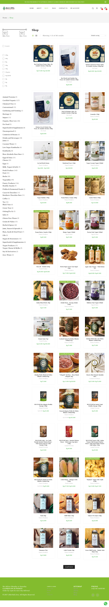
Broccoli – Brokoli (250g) (43, 267)
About (75, 590)
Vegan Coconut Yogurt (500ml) (94, 163)
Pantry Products (94, 116)
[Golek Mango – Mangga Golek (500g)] (69, 467)
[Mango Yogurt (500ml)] (69, 220)
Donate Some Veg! (43, 339)
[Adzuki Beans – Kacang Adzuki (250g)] (69, 290)
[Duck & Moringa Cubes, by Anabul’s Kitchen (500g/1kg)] (69, 100)
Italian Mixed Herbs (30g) (43, 303)
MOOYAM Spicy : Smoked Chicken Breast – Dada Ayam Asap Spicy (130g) (69, 442)
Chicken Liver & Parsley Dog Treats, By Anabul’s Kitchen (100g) (43, 128)
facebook (93, 595)
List (36, 35)
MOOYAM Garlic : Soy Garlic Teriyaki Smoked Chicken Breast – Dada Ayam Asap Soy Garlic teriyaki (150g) (43, 443)
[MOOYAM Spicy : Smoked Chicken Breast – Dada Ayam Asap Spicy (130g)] (69, 431)
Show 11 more (8, 89)
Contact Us (50, 595)
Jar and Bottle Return (43, 163)
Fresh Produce (43, 269)
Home (75, 588)
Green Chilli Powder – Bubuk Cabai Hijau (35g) (94, 551)
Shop (75, 592)
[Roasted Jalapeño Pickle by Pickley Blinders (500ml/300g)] (69, 399)
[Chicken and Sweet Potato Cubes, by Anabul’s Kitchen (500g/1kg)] (95, 53)
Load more (69, 567)
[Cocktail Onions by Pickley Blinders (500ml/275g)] (69, 326)
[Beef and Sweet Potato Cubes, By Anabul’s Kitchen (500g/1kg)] (43, 53)
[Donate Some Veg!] (43, 326)
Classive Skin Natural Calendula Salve (94, 375)
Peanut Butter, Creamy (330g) (69, 198)
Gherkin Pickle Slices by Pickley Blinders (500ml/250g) (95, 339)
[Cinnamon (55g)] (43, 538)
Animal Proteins (43, 408)
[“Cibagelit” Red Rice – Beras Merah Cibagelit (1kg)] (69, 363)
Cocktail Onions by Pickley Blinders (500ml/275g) (69, 339)
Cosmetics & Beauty (94, 379)
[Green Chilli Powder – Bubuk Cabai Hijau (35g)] (95, 538)
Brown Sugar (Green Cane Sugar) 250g (69, 267)
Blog (75, 594)
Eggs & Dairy (69, 234)
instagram (97, 595)
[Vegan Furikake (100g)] (43, 185)
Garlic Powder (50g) (69, 550)
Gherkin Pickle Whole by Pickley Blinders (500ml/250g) (43, 375)
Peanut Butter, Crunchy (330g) (43, 232)
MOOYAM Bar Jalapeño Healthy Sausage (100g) (43, 405)
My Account (50, 588)
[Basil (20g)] (43, 503)
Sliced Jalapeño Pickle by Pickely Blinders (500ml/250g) (43, 480)
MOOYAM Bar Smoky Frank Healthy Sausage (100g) (95, 405)
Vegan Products (69, 165)
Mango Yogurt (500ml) (69, 232)
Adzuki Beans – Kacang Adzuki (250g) (69, 303)
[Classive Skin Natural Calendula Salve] (95, 363)
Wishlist (49, 590)
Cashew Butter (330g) (95, 198)
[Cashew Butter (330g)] (95, 185)
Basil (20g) (43, 516)
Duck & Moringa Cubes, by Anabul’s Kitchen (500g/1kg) (69, 112)
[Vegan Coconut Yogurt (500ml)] (95, 151)
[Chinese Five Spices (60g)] (95, 503)
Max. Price (23, 36)
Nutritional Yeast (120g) (69, 163)
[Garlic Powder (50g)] (69, 538)
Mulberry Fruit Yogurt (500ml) (95, 303)
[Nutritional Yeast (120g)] (69, 151)
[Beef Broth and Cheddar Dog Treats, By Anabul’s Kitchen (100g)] (69, 60)
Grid (33, 35)
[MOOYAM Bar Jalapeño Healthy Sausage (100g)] (43, 395)
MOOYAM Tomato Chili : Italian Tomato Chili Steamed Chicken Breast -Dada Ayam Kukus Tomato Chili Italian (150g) (94, 443)
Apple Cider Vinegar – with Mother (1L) (94, 267)
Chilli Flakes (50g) (69, 516)
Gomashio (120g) (94, 114)
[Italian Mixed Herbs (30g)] (43, 290)
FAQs (48, 593)
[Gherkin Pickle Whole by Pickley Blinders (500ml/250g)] (43, 363)
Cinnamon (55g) (43, 550)
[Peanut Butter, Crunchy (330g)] (43, 220)
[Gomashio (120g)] (95, 102)
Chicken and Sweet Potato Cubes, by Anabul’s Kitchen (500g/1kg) (95, 65)
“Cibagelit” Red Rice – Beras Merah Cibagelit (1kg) (69, 375)
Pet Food (43, 68)
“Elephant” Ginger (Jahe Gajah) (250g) (94, 480)
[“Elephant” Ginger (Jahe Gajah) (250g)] (95, 467)
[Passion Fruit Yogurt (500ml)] (95, 220)
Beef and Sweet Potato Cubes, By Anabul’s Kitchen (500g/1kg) (43, 65)
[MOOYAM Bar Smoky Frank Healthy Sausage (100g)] (95, 395)
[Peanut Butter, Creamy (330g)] (69, 185)
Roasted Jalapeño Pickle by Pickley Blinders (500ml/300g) (69, 411)
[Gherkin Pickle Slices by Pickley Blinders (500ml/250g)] (95, 326)
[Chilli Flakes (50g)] (69, 503)
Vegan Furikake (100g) (43, 198)
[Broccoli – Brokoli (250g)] (43, 254)
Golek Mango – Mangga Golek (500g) (69, 480)
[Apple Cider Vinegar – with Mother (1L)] (95, 254)
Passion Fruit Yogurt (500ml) (95, 232)
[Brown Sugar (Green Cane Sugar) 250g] (69, 254)
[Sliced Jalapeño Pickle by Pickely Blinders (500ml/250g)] (43, 467)
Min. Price (6, 36)
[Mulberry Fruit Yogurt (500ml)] (95, 290)
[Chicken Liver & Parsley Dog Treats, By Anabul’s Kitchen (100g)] (43, 108)
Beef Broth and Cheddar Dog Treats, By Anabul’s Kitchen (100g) (69, 79)
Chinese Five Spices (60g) (95, 516)
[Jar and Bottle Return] (43, 151)
